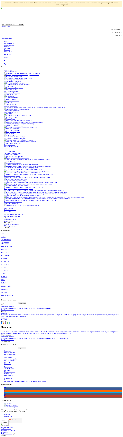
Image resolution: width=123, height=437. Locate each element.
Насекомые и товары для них (13, 202)
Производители (9, 43)
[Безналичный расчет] (11, 407)
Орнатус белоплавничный (12, 216)
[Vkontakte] (5, 387)
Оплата (6, 46)
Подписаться (22, 303)
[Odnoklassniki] (4, 391)
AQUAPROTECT (6, 264)
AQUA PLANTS (6, 240)
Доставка (7, 48)
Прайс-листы (8, 51)
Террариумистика (9, 161)
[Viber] (5, 323)
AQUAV (3, 267)
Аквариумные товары (11, 112)
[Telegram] (9, 323)
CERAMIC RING (6, 286)
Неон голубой (8, 221)
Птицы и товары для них (12, 176)
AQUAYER (4, 270)
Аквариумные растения (11, 110)
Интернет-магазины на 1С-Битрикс (7, 428)
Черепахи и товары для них (12, 153)
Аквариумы (8, 70)
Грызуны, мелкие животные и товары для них (18, 189)
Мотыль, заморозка (10, 226)
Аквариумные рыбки (10, 71)
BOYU (3, 280)
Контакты (7, 50)
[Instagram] (5, 397)
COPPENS (4, 292)
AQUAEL (4, 249)
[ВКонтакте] (1, 323)
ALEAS (3, 237)
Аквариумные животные (12, 91)
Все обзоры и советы (7, 306)
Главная (6, 42)
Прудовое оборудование (11, 146)
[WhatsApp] (7, 323)
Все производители (7, 295)
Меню (6, 57)
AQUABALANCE (6, 246)
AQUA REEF (5, 243)
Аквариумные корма (10, 106)
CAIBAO (3, 283)
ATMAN (3, 274)
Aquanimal (4, 258)
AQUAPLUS (5, 261)
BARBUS (4, 277)
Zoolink (3, 234)
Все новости (4, 313)
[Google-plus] (5, 395)
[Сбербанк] (8, 403)
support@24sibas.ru (112, 3)
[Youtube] (5, 394)
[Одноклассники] (3, 323)
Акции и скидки (9, 45)
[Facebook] (4, 389)
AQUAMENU (5, 255)
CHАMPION (5, 289)
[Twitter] (5, 392)
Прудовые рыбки (9, 145)
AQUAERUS (5, 252)
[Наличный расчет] (10, 405)
